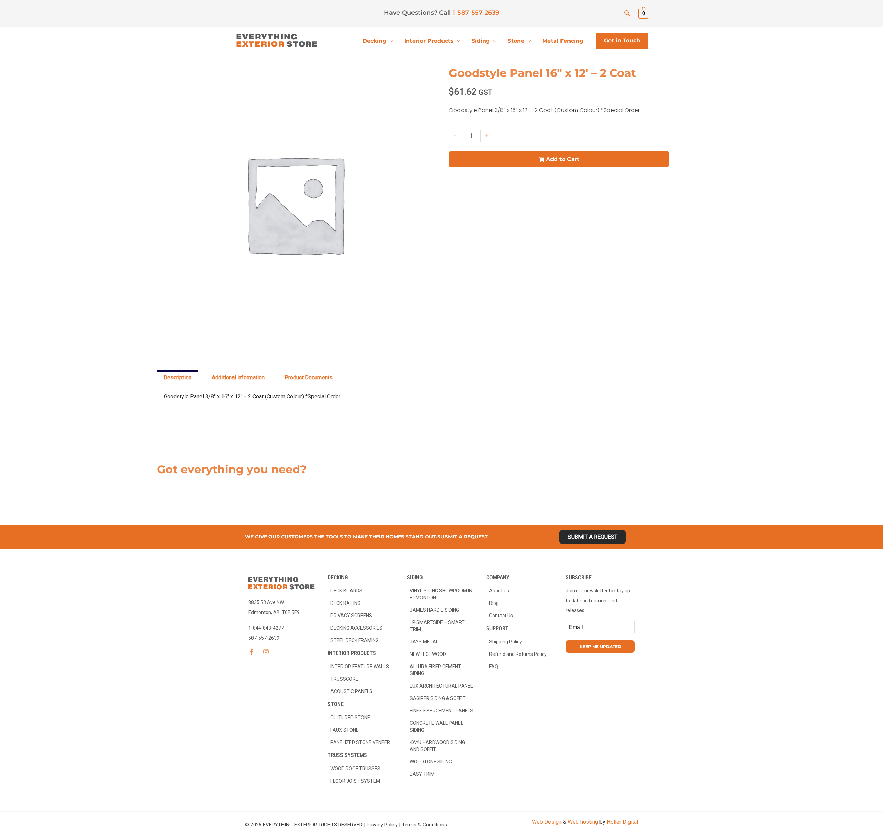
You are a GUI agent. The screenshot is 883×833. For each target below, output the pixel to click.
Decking (374, 41)
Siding (481, 41)
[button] (627, 13)
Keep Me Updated (600, 646)
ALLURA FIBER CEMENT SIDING (435, 670)
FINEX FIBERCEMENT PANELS (441, 710)
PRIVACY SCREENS (351, 615)
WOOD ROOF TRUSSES (355, 768)
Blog (494, 603)
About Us (499, 590)
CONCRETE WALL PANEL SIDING (436, 726)
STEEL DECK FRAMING (354, 640)
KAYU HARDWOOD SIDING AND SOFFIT (437, 746)
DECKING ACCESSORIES (356, 628)
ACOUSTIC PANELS (351, 691)
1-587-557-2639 (476, 13)
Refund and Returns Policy (518, 654)
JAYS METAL (424, 641)
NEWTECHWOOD (428, 654)
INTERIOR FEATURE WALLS (359, 666)
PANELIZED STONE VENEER (360, 742)
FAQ (493, 666)
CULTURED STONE (350, 717)
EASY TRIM (422, 774)
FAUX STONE (344, 730)
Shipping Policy (505, 641)
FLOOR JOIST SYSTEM (355, 781)
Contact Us (501, 615)
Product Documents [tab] (309, 377)
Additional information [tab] (238, 377)
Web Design (547, 822)
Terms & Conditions (424, 825)
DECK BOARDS (346, 590)
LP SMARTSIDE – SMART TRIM (437, 626)
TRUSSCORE (344, 679)
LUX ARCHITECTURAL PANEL (441, 686)
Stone (516, 41)
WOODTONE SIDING (431, 761)
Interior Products (429, 41)
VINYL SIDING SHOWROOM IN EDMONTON (441, 594)
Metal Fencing (562, 41)
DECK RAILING (345, 603)
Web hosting (583, 822)
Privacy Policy (382, 825)
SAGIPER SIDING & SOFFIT (438, 698)
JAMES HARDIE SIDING (434, 610)
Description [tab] (177, 377)
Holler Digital (622, 822)
